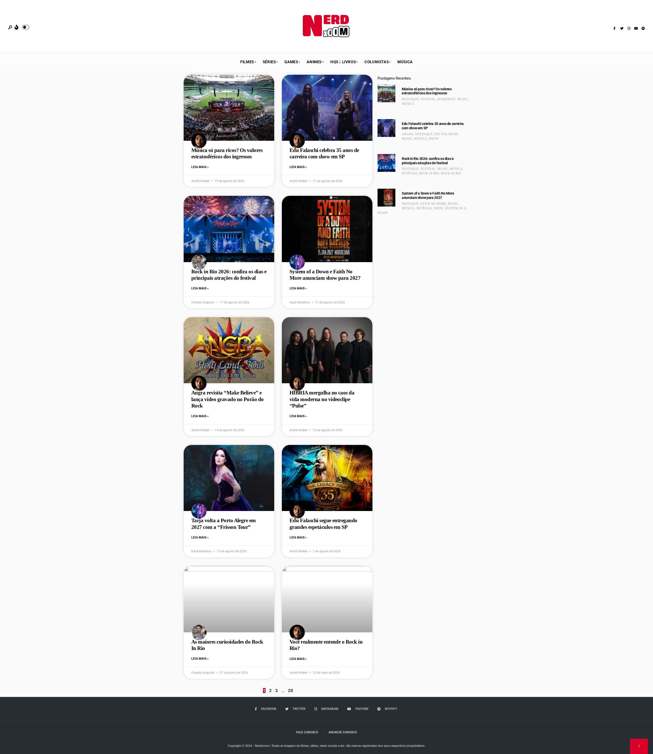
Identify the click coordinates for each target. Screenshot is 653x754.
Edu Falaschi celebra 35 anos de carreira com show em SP (324, 153)
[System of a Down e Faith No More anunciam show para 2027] (386, 198)
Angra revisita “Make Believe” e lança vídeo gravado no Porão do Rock (227, 399)
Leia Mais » (200, 167)
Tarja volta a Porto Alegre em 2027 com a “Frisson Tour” (223, 523)
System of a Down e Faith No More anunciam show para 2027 (325, 275)
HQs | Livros (343, 62)
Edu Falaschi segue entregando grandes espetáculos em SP (323, 523)
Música (405, 62)
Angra (407, 134)
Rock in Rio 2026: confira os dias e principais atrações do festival (229, 275)
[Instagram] (628, 28)
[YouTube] (635, 28)
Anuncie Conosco (343, 732)
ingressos (446, 99)
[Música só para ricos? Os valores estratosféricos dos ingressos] (386, 93)
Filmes (247, 62)
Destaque (410, 99)
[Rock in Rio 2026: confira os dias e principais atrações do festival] (386, 163)
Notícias (409, 173)
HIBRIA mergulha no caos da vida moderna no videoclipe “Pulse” (322, 399)
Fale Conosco (307, 732)
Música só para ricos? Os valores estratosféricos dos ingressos (226, 153)
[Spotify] (643, 28)
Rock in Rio (429, 173)
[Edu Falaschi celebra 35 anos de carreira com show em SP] (386, 128)
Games (291, 62)
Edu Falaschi (446, 134)
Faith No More (433, 204)
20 (290, 690)
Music (462, 99)
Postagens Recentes (394, 78)
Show (433, 138)
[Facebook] (614, 28)
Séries (269, 62)
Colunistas (377, 62)
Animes (314, 62)
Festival (428, 99)
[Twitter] (621, 28)
